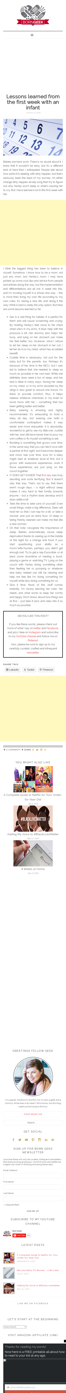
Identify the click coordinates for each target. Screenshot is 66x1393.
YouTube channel (26, 636)
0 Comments (13, 750)
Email (52, 1140)
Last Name (8, 1193)
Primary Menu (33, 35)
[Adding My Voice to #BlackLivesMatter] (33, 818)
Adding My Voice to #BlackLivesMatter (33, 834)
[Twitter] (37, 750)
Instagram (35, 632)
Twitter (19, 1140)
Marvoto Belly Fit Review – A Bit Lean (38, 1270)
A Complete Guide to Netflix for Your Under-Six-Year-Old (37, 1256)
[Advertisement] (33, 62)
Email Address (10, 1170)
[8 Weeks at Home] (33, 853)
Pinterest (33, 640)
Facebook (52, 628)
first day (46, 475)
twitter (37, 628)
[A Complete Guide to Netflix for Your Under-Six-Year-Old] (33, 779)
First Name (8, 1182)
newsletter (33, 652)
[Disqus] (33, 921)
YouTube (26, 1140)
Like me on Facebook (33, 1303)
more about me (33, 1114)
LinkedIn (46, 1140)
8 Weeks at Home (33, 869)
